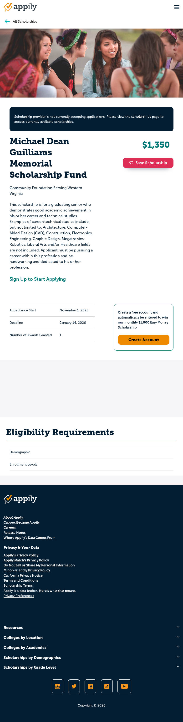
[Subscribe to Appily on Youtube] (124, 686)
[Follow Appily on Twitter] (74, 686)
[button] (132, 163)
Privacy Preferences (19, 596)
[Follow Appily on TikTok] (107, 686)
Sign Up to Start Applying (38, 279)
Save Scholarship (151, 163)
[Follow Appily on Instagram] (57, 686)
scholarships (141, 116)
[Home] (20, 7)
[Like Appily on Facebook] (90, 686)
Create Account (143, 340)
